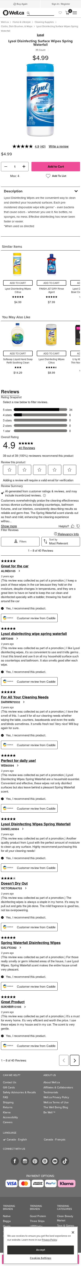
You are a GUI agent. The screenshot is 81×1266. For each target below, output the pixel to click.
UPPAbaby (36, 1226)
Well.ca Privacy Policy (56, 1097)
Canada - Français (54, 1140)
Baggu (7, 1221)
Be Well (49, 1112)
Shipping (8, 1102)
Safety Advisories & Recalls (19, 1092)
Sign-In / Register (61, 4)
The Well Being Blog (55, 1107)
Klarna (6, 1112)
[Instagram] (25, 1161)
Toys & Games (65, 1226)
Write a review (59, 146)
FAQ (5, 1097)
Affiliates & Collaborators (58, 1087)
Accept (40, 1250)
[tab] (40, 191)
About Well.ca (51, 1082)
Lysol (40, 35)
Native (7, 1216)
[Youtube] (55, 1161)
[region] (40, 1245)
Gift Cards (9, 1087)
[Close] (73, 1232)
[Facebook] (15, 1161)
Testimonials (50, 1092)
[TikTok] (65, 1161)
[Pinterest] (35, 1161)
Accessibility (10, 1117)
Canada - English (17, 1140)
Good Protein (38, 1216)
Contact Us (9, 1082)
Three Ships (37, 1221)
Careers (8, 1122)
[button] (5, 166)
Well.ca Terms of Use (56, 1102)
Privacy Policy (49, 1240)
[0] (67, 12)
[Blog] (45, 1161)
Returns (8, 1107)
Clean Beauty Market (65, 1218)
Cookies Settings (40, 1258)
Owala (6, 1226)
